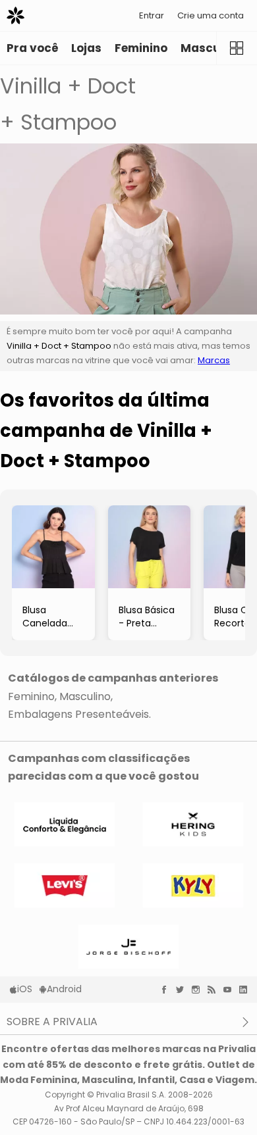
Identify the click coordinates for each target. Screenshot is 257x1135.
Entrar (151, 15)
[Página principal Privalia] (15, 15)
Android (64, 989)
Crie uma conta (210, 15)
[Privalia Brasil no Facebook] (167, 989)
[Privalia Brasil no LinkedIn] (246, 989)
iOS (24, 989)
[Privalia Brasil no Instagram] (199, 989)
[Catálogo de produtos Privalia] (236, 48)
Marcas (214, 360)
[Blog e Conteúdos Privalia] (215, 989)
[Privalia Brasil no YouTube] (231, 989)
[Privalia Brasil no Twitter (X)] (183, 989)
